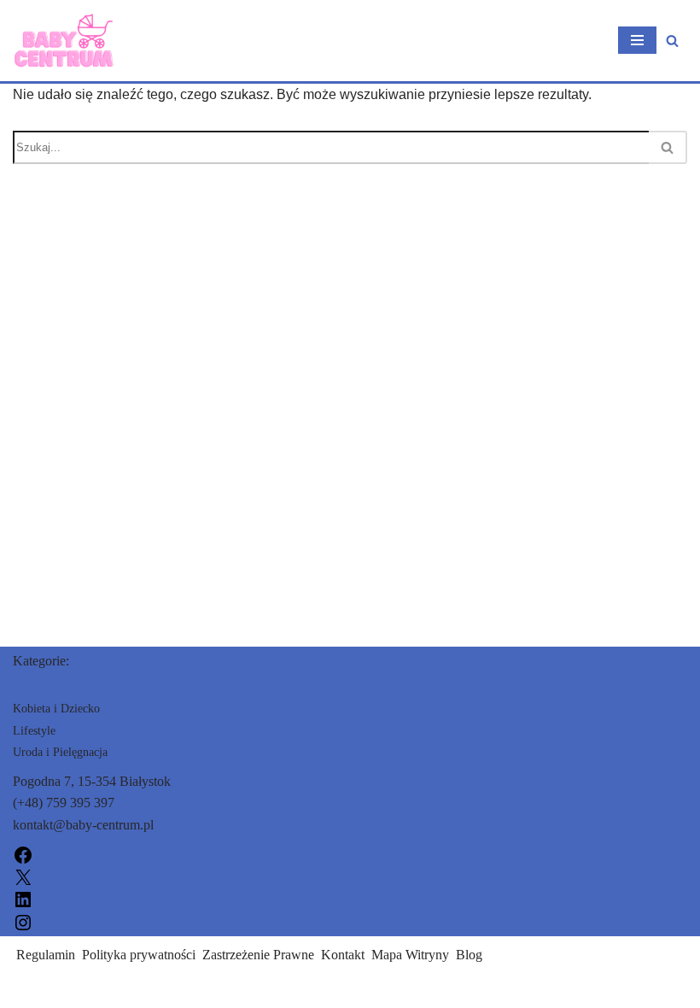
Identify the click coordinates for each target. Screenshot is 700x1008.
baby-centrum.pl (57, 989)
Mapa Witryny (410, 954)
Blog (469, 954)
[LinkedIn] (23, 898)
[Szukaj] (672, 40)
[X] (23, 876)
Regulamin (45, 954)
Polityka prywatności (138, 954)
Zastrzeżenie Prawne (258, 954)
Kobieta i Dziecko (56, 708)
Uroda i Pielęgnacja (60, 752)
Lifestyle (34, 730)
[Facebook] (23, 854)
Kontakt (343, 954)
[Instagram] (23, 920)
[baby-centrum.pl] (64, 40)
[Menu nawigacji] (637, 40)
